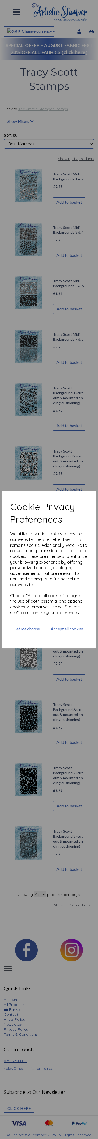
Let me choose (27, 628)
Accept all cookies (67, 628)
